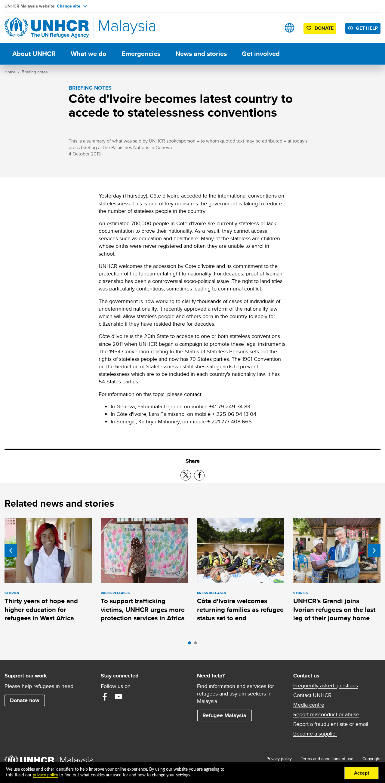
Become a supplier (315, 733)
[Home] (47, 28)
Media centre (308, 705)
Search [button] (271, 28)
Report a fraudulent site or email (330, 724)
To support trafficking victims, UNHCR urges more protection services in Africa (143, 609)
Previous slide (11, 550)
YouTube (118, 697)
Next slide (374, 550)
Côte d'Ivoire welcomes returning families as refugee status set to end (240, 609)
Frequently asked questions (325, 685)
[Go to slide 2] (197, 644)
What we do (88, 54)
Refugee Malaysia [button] (227, 715)
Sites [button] (289, 28)
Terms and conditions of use (327, 759)
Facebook (105, 697)
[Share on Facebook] (199, 475)
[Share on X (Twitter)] (185, 475)
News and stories (201, 54)
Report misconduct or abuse (326, 714)
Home (10, 72)
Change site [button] (68, 6)
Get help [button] (368, 28)
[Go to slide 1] (191, 644)
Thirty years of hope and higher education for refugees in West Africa (41, 609)
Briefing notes (35, 72)
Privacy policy (279, 759)
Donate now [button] (24, 700)
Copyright (371, 759)
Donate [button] (324, 28)
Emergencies (141, 54)
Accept (361, 773)
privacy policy (45, 775)
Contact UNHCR (312, 695)
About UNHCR (34, 54)
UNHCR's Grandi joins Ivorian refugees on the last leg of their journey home (334, 609)
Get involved (261, 54)
